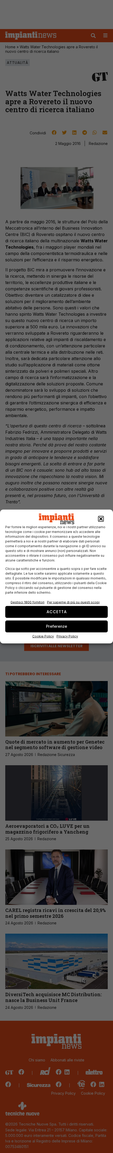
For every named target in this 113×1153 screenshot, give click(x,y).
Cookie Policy (43, 636)
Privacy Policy (67, 636)
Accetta (57, 612)
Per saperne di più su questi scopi (73, 602)
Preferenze (56, 626)
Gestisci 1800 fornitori (27, 602)
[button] (101, 519)
